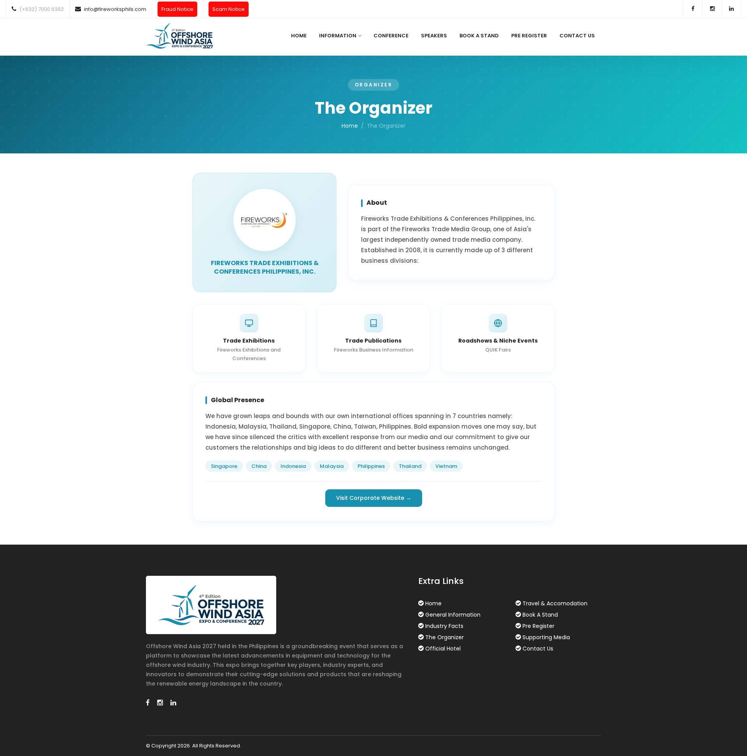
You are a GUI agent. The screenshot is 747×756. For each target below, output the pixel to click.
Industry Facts (444, 626)
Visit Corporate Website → (373, 498)
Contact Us (577, 35)
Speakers (434, 35)
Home (299, 35)
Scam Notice (228, 9)
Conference (391, 35)
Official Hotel (443, 648)
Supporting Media (546, 637)
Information (337, 35)
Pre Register (529, 35)
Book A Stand (479, 35)
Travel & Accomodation (555, 603)
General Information (452, 615)
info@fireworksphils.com (115, 9)
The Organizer (444, 637)
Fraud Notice (177, 9)
